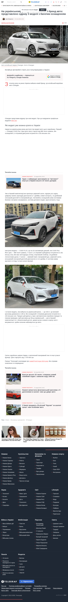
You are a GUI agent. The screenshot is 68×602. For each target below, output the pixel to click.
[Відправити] (21, 2)
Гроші (38, 459)
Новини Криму (7, 481)
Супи (21, 564)
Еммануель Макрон (42, 534)
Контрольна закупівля (42, 5)
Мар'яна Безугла (41, 545)
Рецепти (21, 554)
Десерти (22, 567)
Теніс (54, 463)
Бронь (21, 526)
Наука (3, 490)
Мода (54, 499)
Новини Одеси (7, 466)
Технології (6, 493)
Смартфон (6, 505)
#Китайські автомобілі (17, 420)
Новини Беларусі (41, 508)
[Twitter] (56, 2)
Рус (65, 2)
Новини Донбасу (8, 478)
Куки (35, 9)
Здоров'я (22, 490)
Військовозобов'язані (26, 532)
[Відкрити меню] (2, 2)
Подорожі (56, 502)
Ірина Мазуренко (9, 19)
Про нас (3, 586)
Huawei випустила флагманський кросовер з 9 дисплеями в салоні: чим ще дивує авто (41, 391)
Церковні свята (58, 523)
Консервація (23, 561)
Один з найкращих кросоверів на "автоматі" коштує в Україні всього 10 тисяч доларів (40, 180)
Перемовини (6, 529)
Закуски (21, 572)
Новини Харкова (8, 460)
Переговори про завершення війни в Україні (17, 5)
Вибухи (5, 526)
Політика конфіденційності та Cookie (20, 586)
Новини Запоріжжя (8, 472)
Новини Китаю (40, 505)
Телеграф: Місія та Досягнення (20, 590)
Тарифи (38, 468)
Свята (54, 520)
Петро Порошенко (41, 542)
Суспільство (23, 454)
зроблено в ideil (61, 595)
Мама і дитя (23, 493)
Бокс (54, 460)
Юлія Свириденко (41, 548)
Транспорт (39, 462)
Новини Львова (7, 469)
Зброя (4, 532)
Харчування (23, 496)
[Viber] (48, 2)
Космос (5, 496)
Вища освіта (23, 475)
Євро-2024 (56, 469)
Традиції (55, 529)
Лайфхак (56, 508)
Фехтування (56, 472)
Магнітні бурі (57, 511)
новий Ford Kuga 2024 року (39, 361)
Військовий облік (24, 535)
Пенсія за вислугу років (8, 573)
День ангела (57, 535)
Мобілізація (23, 520)
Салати (21, 570)
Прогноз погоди (24, 481)
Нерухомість (40, 465)
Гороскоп (56, 493)
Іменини (55, 538)
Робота (21, 460)
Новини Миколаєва (8, 484)
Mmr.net (14, 120)
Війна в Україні (7, 520)
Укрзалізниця (40, 474)
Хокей (55, 466)
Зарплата (22, 457)
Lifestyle (55, 490)
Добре (43, 9)
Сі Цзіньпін (39, 531)
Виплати (22, 463)
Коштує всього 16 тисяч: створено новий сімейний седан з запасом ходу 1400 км (39, 375)
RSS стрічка (36, 590)
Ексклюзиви (56, 5)
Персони (38, 520)
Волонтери (6, 535)
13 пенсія (5, 558)
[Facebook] (46, 2)
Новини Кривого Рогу (9, 475)
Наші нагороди (37, 588)
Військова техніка (8, 538)
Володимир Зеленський (39, 524)
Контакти (47, 588)
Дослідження (23, 505)
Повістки (22, 523)
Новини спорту (58, 454)
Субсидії (22, 466)
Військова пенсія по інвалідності (9, 566)
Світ (36, 490)
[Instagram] (58, 2)
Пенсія (4, 554)
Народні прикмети (58, 526)
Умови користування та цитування (11, 588)
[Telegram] (51, 2)
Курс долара (40, 471)
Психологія (22, 502)
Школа (21, 472)
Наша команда (57, 588)
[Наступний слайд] (66, 5)
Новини (4, 454)
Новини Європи (41, 493)
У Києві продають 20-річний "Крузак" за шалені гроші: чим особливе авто (41, 406)
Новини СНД (40, 502)
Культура (56, 505)
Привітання (56, 514)
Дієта (21, 499)
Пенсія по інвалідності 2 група (9, 561)
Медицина (22, 469)
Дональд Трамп (41, 528)
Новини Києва (7, 457)
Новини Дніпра (7, 463)
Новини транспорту (27, 176)
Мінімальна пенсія (8, 570)
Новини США (40, 496)
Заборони (56, 532)
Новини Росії (40, 499)
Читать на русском (7, 23)
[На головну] (34, 2)
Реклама (27, 588)
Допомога (22, 478)
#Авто (7, 420)
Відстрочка (22, 529)
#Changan (29, 420)
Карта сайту (5, 590)
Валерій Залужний (42, 537)
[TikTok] (61, 2)
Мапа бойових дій (8, 523)
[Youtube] (53, 2)
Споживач (56, 496)
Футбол (55, 457)
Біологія (5, 499)
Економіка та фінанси (40, 455)
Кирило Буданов (41, 539)
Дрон (4, 502)
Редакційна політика (40, 586)
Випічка (21, 558)
